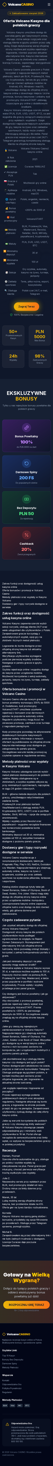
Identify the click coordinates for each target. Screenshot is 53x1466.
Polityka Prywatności (11, 1388)
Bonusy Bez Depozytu (12, 1359)
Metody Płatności (10, 1367)
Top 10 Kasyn (8, 1355)
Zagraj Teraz (26, 306)
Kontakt (5, 1380)
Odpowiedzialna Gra (11, 1384)
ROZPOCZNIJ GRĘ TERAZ (26, 1305)
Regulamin (7, 1392)
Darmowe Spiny (9, 1363)
